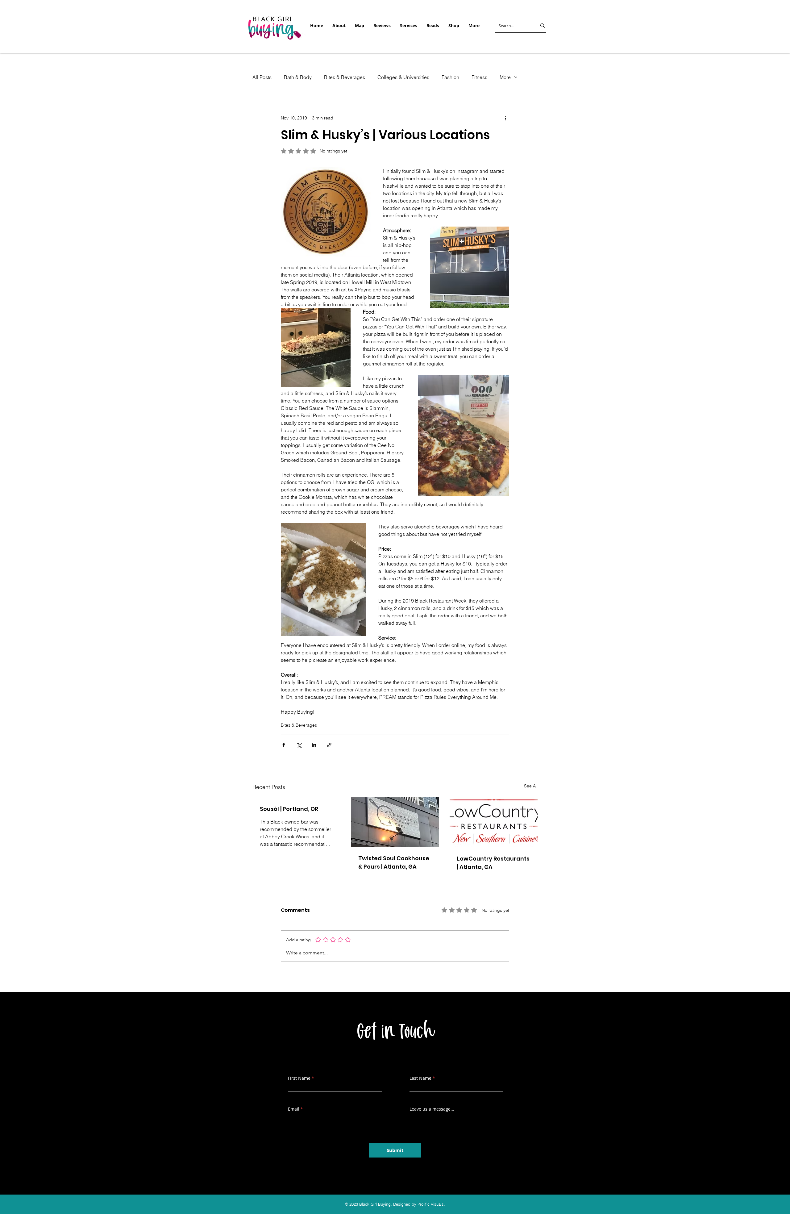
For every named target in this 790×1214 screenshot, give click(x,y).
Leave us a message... (432, 1109)
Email (293, 1109)
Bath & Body (298, 77)
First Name (299, 1078)
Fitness (479, 77)
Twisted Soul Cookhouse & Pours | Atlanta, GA (393, 862)
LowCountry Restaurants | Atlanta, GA (493, 863)
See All (531, 786)
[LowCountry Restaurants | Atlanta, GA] (494, 822)
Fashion (450, 77)
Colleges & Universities (403, 77)
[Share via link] (329, 745)
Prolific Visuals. (431, 1204)
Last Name (420, 1078)
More (505, 77)
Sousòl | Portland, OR (289, 809)
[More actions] (505, 118)
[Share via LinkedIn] (314, 745)
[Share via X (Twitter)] (299, 745)
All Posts (262, 77)
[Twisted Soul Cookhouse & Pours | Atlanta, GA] (395, 822)
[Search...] (542, 25)
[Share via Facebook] (284, 745)
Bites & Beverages (344, 77)
